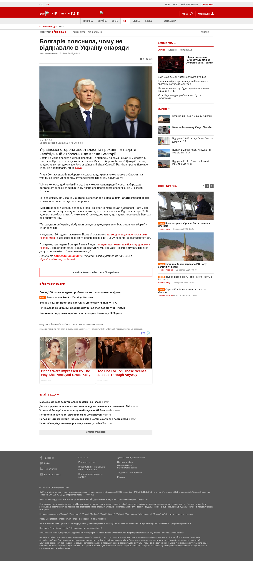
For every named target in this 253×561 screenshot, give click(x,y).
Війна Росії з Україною (59, 324)
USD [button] (63, 13)
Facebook (49, 458)
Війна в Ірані (76, 32)
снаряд (99, 324)
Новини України (165, 270)
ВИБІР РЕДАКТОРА (167, 185)
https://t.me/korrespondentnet (57, 259)
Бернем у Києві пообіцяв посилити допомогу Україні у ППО (78, 302)
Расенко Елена (52, 53)
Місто (115, 21)
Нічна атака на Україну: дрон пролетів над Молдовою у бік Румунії (82, 307)
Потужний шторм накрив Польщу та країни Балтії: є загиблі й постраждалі (88, 419)
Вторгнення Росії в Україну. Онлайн (66, 297)
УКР (47, 4)
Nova (78, 167)
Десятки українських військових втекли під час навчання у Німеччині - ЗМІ (88, 406)
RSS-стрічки (50, 469)
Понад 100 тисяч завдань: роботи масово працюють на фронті (80, 292)
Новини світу (165, 43)
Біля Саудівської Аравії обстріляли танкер (182, 77)
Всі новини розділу (48, 26)
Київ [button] (42, 13)
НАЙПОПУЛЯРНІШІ (189, 4)
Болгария (90, 324)
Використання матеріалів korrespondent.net (91, 468)
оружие (81, 324)
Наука (148, 21)
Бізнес (136, 21)
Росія (61, 26)
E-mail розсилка (52, 474)
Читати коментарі (96, 432)
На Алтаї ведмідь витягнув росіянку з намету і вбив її (75, 423)
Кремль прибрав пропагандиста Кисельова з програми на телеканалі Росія (183, 82)
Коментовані (186, 49)
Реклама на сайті (87, 462)
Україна (102, 21)
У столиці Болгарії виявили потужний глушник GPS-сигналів (79, 410)
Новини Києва (78, 32)
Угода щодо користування (129, 472)
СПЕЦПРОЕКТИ (207, 4)
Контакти (83, 457)
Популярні (172, 49)
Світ (125, 21)
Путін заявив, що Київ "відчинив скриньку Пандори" (75, 414)
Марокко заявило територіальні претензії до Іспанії (74, 402)
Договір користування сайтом (131, 457)
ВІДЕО (167, 4)
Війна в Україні (95, 32)
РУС (41, 4)
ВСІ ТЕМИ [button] (205, 32)
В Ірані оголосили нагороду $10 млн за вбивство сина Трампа (199, 60)
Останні (161, 49)
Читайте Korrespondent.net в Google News (96, 272)
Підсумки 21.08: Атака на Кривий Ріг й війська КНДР (190, 162)
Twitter (47, 463)
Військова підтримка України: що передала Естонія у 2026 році (80, 313)
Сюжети (162, 108)
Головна (88, 21)
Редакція (121, 477)
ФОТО (175, 4)
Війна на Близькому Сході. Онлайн (192, 127)
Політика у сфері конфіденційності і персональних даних (127, 465)
